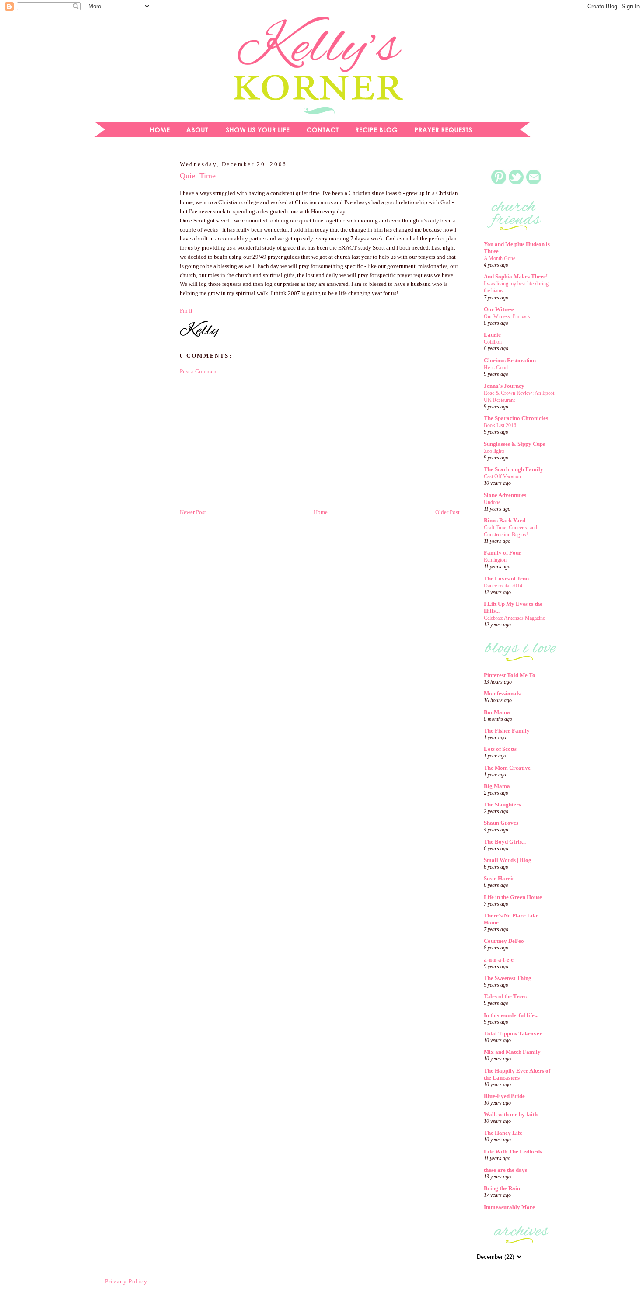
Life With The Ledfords (513, 1151)
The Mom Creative (507, 767)
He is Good (496, 368)
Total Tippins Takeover (513, 1033)
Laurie (492, 334)
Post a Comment (199, 371)
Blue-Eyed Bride (504, 1096)
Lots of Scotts (500, 749)
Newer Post (193, 512)
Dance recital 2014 (503, 586)
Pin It (186, 310)
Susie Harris (499, 878)
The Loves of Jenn (506, 578)
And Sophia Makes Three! (516, 276)
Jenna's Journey (504, 385)
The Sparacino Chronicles (516, 418)
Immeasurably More (509, 1207)
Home (321, 512)
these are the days (505, 1170)
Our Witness (499, 309)
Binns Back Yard (504, 520)
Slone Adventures (505, 495)
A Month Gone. (500, 258)
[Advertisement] (126, 294)
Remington (495, 560)
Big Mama (497, 786)
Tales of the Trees (505, 996)
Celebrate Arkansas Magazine (514, 618)
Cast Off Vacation (502, 476)
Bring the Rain (502, 1188)
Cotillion (493, 342)
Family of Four (502, 552)
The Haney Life (503, 1132)
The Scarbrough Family (513, 469)
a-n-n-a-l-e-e (499, 959)
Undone (492, 502)
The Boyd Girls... (505, 841)
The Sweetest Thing (507, 978)
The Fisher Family (507, 730)
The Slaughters (502, 804)
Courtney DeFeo (504, 941)
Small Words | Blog (507, 860)
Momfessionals (502, 693)
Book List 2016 (500, 425)
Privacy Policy (126, 1281)
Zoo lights (494, 451)
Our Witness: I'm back (507, 316)
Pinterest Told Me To (509, 675)
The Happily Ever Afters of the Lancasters (517, 1074)
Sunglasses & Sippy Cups (514, 444)
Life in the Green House (513, 897)
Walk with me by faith (511, 1114)
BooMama (497, 712)
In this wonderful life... (511, 1015)
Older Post (447, 512)
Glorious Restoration (510, 360)
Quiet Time (198, 175)
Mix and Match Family (512, 1052)
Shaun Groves (501, 823)
